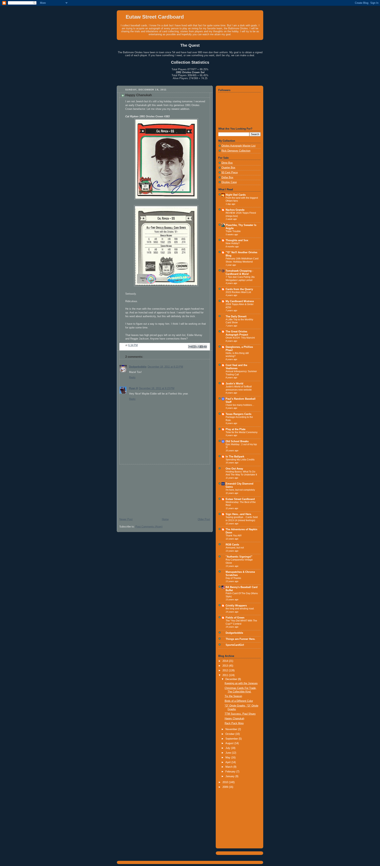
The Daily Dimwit (236, 316)
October (230, 734)
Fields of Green (235, 617)
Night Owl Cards (236, 194)
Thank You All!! (233, 535)
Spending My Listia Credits (240, 459)
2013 (225, 665)
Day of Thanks (233, 578)
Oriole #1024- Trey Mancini (240, 337)
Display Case (229, 182)
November (231, 729)
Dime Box (227, 162)
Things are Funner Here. (240, 639)
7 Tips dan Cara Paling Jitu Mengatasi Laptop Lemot (240, 279)
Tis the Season (233, 696)
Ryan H (133, 388)
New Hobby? (233, 243)
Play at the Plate (235, 429)
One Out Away (234, 468)
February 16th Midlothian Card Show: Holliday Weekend (242, 260)
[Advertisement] (146, 489)
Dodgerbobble (137, 366)
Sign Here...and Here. (239, 514)
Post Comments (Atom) (148, 526)
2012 (225, 670)
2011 (225, 675)
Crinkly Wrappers (236, 605)
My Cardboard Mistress (240, 301)
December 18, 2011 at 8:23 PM (165, 366)
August (229, 743)
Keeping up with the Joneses (241, 683)
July (228, 748)
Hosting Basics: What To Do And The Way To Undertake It (241, 473)
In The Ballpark (235, 456)
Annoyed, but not (235, 547)
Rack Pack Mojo (234, 723)
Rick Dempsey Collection (235, 150)
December (231, 679)
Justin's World (234, 383)
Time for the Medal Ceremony (241, 432)
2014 (225, 661)
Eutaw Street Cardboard (155, 17)
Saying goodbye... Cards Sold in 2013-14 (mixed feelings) (242, 519)
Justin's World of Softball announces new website (239, 388)
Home (165, 519)
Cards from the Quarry (239, 289)
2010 (225, 782)
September (232, 738)
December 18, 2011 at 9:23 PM (156, 388)
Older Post (204, 519)
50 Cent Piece (229, 172)
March (229, 766)
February (230, 771)
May (228, 757)
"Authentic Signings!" (239, 556)
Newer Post (126, 519)
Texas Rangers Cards (238, 414)
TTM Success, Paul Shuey (240, 713)
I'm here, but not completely (240, 489)
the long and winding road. (240, 608)
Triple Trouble (233, 231)
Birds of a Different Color (239, 701)
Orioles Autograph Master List (238, 145)
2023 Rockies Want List (238, 292)
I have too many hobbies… (240, 405)
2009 (225, 787)
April (228, 762)
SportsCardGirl (235, 645)
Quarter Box (228, 167)
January (230, 776)
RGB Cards (232, 544)
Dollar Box (227, 177)
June (228, 752)
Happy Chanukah (234, 718)
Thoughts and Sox (237, 240)
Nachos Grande (235, 210)
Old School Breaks (237, 441)
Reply (132, 377)
